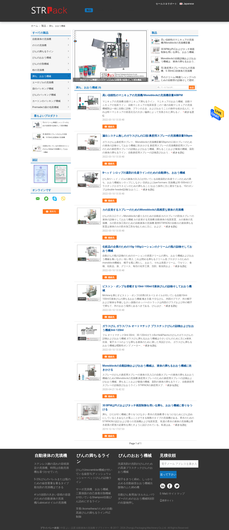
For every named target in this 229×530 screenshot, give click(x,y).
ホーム (79, 10)
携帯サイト (168, 500)
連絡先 (111, 126)
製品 (89, 10)
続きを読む (179, 152)
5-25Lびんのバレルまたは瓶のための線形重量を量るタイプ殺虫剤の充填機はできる (52, 483)
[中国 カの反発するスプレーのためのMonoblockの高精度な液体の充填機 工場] (89, 216)
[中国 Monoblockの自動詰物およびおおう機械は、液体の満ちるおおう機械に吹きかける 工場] (89, 372)
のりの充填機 (39, 45)
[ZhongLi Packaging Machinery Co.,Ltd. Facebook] (170, 486)
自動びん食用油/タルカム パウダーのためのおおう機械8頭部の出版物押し (136, 498)
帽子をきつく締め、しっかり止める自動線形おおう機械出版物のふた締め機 (135, 483)
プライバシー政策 (49, 527)
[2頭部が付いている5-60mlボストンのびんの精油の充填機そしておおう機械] (37, 148)
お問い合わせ (115, 10)
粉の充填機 (38, 70)
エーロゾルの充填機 (42, 82)
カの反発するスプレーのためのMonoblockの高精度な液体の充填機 (143, 209)
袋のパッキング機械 (42, 88)
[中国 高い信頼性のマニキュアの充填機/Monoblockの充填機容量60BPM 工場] (89, 101)
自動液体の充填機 (41, 39)
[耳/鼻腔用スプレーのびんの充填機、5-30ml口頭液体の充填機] (37, 136)
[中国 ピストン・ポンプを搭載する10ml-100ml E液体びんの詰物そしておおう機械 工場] (89, 292)
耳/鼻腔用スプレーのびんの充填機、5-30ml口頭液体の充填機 (178, 69)
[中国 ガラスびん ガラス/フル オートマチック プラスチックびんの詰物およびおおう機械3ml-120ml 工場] (89, 332)
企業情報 (99, 10)
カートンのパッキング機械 (46, 101)
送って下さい (168, 474)
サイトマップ (177, 493)
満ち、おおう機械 (41, 76)
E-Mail (163, 493)
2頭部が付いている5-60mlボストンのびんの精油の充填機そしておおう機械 (56, 149)
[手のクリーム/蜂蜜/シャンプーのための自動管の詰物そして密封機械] (37, 124)
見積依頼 (130, 10)
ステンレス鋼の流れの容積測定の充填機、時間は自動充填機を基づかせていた (51, 467)
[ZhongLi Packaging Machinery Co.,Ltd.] (49, 10)
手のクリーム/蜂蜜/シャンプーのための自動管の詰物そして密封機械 (110, 80)
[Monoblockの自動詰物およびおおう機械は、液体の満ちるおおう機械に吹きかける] (155, 59)
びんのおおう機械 (41, 57)
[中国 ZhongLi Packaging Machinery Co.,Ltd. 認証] (41, 173)
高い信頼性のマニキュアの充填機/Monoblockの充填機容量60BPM (177, 41)
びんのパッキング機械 (44, 94)
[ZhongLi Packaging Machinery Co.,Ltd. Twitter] (177, 486)
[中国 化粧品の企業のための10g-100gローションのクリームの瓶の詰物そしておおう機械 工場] (89, 253)
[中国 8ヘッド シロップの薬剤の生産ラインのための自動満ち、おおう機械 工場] (89, 179)
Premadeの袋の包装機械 (45, 107)
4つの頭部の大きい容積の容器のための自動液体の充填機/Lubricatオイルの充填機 (52, 498)
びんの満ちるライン (42, 51)
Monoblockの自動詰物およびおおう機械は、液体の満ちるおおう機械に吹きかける (178, 60)
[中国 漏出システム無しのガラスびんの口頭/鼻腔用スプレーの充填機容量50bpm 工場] (89, 142)
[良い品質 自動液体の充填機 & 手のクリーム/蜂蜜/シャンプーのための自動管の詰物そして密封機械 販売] (110, 56)
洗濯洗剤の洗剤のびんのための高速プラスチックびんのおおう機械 (135, 467)
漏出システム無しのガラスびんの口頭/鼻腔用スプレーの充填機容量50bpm (147, 135)
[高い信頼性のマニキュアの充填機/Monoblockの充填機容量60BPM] (155, 40)
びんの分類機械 (40, 63)
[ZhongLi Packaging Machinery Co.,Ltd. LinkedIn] (163, 486)
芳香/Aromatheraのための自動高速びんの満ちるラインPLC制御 (94, 512)
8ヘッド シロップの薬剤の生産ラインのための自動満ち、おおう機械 (143, 172)
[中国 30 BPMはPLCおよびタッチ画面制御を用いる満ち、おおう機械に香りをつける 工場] (89, 411)
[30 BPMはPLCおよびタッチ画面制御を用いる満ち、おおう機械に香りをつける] (155, 50)
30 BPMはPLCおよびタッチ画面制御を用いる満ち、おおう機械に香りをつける (178, 51)
